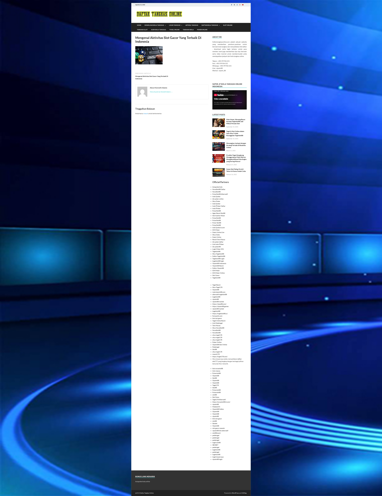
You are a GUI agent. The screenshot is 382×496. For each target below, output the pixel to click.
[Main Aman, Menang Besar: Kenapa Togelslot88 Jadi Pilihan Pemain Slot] (218, 120)
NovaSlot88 (216, 192)
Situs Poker (216, 201)
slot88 (214, 395)
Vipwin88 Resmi (218, 266)
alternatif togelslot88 (219, 294)
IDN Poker (216, 230)
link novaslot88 (217, 368)
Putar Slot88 (216, 223)
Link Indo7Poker (218, 244)
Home (139, 25)
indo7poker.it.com (218, 227)
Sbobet (214, 423)
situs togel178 (217, 335)
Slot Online (227, 25)
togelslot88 (216, 297)
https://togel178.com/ (220, 356)
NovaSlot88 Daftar (218, 189)
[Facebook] (231, 4)
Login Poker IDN (218, 249)
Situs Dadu (216, 235)
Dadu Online (216, 237)
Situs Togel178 (217, 287)
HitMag (244, 493)
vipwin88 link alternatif (220, 430)
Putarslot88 (216, 373)
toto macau (216, 371)
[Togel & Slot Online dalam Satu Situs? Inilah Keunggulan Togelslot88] (218, 131)
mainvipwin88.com (218, 292)
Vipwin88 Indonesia (219, 263)
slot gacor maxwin (218, 428)
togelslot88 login (218, 261)
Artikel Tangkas (191, 25)
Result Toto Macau (218, 239)
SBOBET (215, 445)
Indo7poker (216, 196)
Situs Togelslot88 (218, 254)
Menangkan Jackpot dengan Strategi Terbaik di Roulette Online (236, 145)
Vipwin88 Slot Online (219, 344)
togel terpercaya (218, 457)
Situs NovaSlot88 (218, 328)
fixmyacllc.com (217, 316)
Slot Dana (215, 397)
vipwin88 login (217, 459)
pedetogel (215, 435)
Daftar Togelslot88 (218, 256)
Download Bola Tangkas (154, 25)
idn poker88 (216, 247)
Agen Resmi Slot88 (218, 213)
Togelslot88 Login (218, 258)
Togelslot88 (216, 251)
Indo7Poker (216, 208)
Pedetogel (215, 347)
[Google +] (240, 4)
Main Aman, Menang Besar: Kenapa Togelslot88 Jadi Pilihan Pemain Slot (236, 121)
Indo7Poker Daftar (218, 206)
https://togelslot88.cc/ (220, 313)
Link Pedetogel (217, 323)
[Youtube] (243, 4)
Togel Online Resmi (218, 321)
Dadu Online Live (218, 232)
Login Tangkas (174, 25)
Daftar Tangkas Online (147, 493)
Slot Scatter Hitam (218, 215)
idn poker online (217, 199)
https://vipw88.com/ (219, 304)
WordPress (235, 493)
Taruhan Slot (142, 29)
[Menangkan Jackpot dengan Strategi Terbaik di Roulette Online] (218, 143)
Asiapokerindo (217, 187)
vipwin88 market (218, 301)
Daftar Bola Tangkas (210, 25)
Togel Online (174, 29)
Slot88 (214, 349)
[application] (229, 99)
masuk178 (216, 354)
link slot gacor (217, 318)
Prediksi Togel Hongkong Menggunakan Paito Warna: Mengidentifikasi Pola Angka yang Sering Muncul (236, 158)
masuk (145, 113)
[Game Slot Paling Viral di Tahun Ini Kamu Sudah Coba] (218, 169)
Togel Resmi (216, 285)
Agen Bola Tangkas (158, 29)
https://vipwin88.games (220, 306)
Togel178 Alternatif (219, 399)
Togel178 (215, 385)
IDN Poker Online (218, 273)
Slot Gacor (216, 275)
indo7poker (216, 204)
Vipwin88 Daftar (218, 409)
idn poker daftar (217, 242)
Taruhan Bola (188, 29)
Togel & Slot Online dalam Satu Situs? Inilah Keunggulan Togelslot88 (235, 133)
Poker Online (202, 29)
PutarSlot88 (216, 211)
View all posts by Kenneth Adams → (161, 92)
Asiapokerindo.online (142, 481)
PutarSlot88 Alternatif (220, 194)
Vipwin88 (215, 290)
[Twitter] (234, 4)
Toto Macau (216, 325)
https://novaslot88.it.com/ (221, 402)
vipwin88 (215, 299)
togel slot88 (216, 442)
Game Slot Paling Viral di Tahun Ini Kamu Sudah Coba (236, 170)
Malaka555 (216, 407)
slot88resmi (216, 433)
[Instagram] (237, 4)
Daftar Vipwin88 (218, 268)
